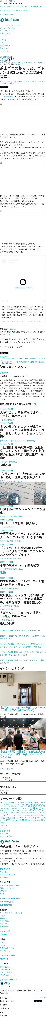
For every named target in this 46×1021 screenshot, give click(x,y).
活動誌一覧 (4, 926)
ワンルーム (26, 815)
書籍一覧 (3, 923)
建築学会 (39, 818)
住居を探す (4, 872)
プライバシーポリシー (8, 979)
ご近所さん (26, 81)
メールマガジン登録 (7, 28)
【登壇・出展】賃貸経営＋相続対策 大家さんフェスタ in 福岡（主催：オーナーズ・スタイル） (22, 754)
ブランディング (30, 812)
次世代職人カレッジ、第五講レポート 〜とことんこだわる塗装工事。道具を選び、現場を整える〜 (22, 645)
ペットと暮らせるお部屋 (9, 885)
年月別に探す (4, 790)
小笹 (13, 817)
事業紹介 (3, 918)
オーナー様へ (5, 51)
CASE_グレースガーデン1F (18, 803)
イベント (3, 42)
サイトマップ (5, 30)
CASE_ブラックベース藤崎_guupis (18, 804)
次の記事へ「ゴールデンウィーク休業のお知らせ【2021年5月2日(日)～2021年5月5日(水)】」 (23, 361)
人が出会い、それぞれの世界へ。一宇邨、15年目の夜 (23, 661)
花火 (17, 820)
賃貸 (35, 820)
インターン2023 (14, 810)
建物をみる (4, 48)
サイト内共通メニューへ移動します (13, 10)
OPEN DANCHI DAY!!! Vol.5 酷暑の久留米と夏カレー (22, 637)
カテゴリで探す (5, 777)
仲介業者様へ (5, 975)
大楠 (6, 818)
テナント (16, 83)
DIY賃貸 (3, 891)
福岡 (10, 83)
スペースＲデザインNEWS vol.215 (20, 630)
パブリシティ (5, 950)
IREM (22, 809)
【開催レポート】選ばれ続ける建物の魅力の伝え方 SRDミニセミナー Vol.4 (23, 653)
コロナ (33, 810)
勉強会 (43, 815)
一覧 (34, 404)
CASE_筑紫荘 (40, 806)
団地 (2, 817)
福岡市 (9, 820)
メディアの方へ (6, 972)
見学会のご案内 (6, 905)
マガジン (3, 40)
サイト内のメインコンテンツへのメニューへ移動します (21, 6)
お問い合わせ (5, 33)
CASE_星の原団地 (29, 806)
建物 (15, 64)
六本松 (37, 815)
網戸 (14, 820)
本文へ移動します (7, 14)
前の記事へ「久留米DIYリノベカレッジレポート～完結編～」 (19, 358)
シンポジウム (40, 810)
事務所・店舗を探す (7, 874)
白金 (4, 820)
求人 (1, 820)
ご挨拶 (2, 915)
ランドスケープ (40, 812)
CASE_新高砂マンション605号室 (14, 806)
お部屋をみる (5, 45)
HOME (2, 822)
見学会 (23, 820)
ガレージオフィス (26, 810)
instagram (12, 329)
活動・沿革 (4, 921)
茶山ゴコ (21, 64)
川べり (30, 818)
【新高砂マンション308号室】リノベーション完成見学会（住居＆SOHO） (22, 709)
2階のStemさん (9, 96)
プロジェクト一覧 (7, 948)
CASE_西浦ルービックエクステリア (10, 809)
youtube (27, 809)
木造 (44, 817)
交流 (20, 81)
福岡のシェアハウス (7, 888)
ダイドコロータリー (7, 812)
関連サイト (4, 958)
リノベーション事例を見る (10, 898)
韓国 (38, 820)
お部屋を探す (5, 868)
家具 (9, 818)
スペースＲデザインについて (11, 25)
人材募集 (3, 934)
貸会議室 (30, 820)
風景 (43, 820)
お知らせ (35, 808)
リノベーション (11, 814)
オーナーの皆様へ (7, 836)
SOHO (2, 893)
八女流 (33, 815)
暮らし (9, 81)
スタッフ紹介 (5, 931)
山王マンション (21, 817)
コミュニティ (36, 81)
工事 (35, 817)
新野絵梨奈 (4, 373)
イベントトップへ (7, 768)
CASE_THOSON (5, 802)
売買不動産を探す (7, 901)
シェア (15, 81)
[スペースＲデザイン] (9, 20)
